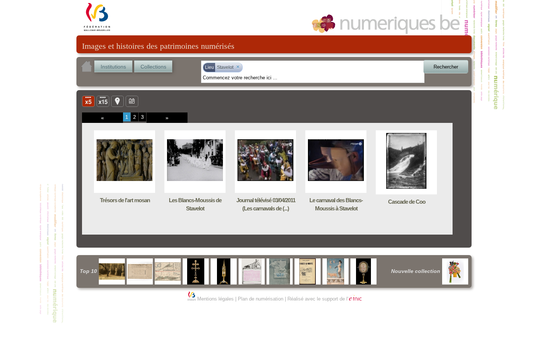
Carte (117, 101)
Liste (103, 101)
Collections (153, 67)
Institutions (113, 67)
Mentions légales (215, 299)
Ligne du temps (132, 101)
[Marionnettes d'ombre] (455, 271)
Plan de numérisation (260, 299)
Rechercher (446, 67)
